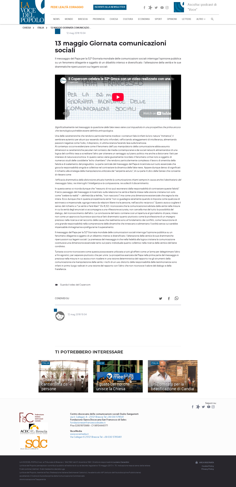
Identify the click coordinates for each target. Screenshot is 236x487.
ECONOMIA (144, 19)
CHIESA (114, 19)
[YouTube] (209, 408)
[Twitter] (203, 408)
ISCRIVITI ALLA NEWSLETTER (110, 7)
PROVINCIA (99, 19)
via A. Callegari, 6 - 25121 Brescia (86, 416)
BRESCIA (83, 19)
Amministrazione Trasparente (33, 479)
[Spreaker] (198, 408)
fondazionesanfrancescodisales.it (88, 422)
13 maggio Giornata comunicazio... (71, 27)
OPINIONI (172, 19)
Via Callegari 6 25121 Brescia (84, 437)
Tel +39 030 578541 (114, 416)
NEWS (56, 19)
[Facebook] (193, 408)
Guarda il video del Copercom (75, 284)
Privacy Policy (207, 469)
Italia (40, 27)
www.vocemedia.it (79, 434)
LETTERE (186, 19)
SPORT (158, 19)
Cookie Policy (208, 466)
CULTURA (128, 19)
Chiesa (27, 27)
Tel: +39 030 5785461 (111, 437)
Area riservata (206, 462)
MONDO (69, 19)
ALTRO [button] (200, 19)
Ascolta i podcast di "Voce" (202, 7)
